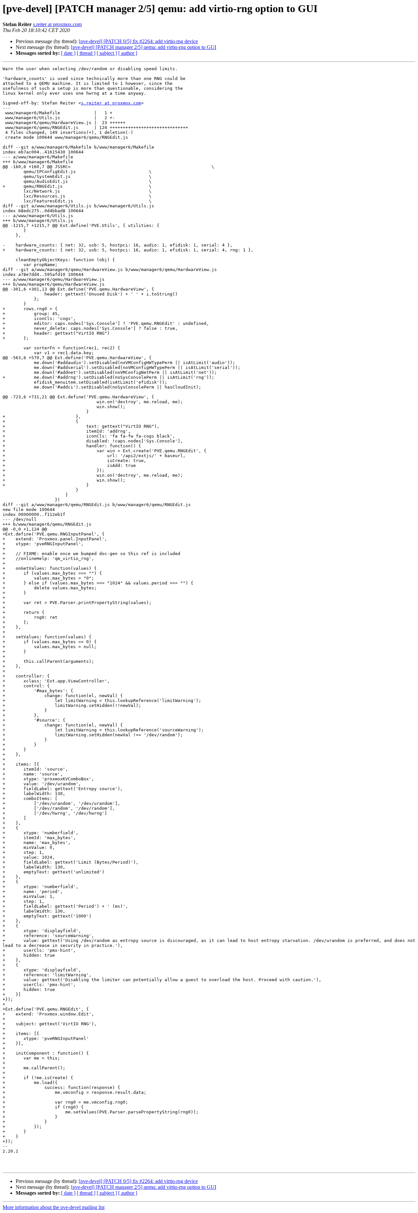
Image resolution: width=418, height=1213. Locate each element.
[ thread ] (86, 53)
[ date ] (68, 53)
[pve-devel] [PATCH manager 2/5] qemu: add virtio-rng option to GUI (143, 47)
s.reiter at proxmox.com (57, 24)
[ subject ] (107, 53)
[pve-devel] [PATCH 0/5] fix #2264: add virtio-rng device (138, 41)
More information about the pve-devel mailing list (53, 1207)
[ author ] (127, 53)
